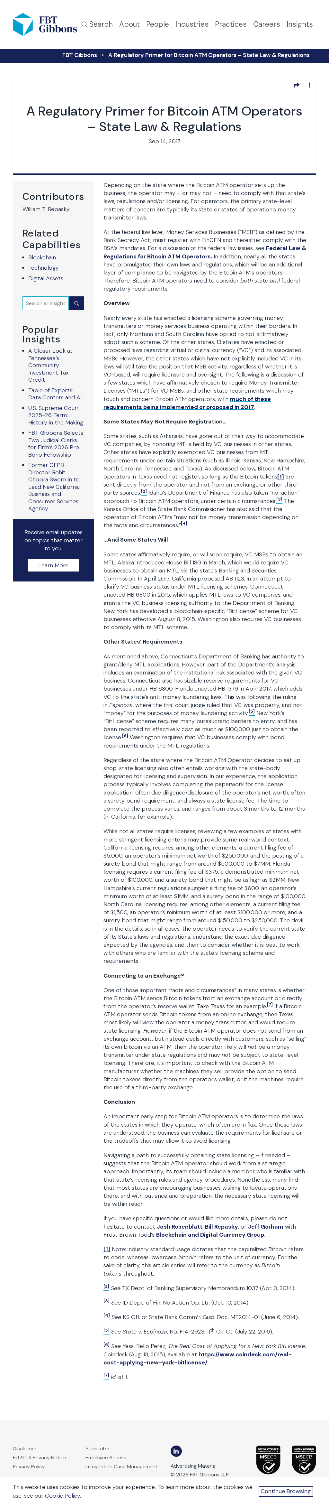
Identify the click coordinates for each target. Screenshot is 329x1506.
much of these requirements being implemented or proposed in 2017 (187, 403)
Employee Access (105, 1457)
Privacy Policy (29, 1466)
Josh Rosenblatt (179, 1227)
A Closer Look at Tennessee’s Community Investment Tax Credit (50, 365)
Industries (192, 24)
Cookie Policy (62, 1496)
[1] (280, 476)
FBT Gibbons (79, 55)
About (129, 24)
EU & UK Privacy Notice (39, 1457)
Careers (266, 24)
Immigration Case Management (121, 1466)
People (157, 24)
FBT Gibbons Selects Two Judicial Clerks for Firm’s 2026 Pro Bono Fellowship (55, 444)
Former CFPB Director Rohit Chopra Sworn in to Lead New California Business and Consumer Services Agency (54, 486)
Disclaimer (25, 1448)
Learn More (53, 565)
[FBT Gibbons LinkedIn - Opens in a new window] (176, 1451)
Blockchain (42, 257)
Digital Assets (45, 278)
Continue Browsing (286, 1491)
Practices (231, 24)
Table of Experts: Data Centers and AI (55, 394)
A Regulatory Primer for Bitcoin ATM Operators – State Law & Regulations (209, 55)
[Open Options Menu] (309, 85)
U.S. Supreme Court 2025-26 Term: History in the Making (55, 415)
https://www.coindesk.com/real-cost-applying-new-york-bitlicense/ (197, 1358)
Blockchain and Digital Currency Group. (210, 1235)
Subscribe (97, 1448)
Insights (300, 24)
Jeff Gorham (265, 1227)
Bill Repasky (221, 1227)
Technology (43, 268)
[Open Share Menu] (296, 85)
